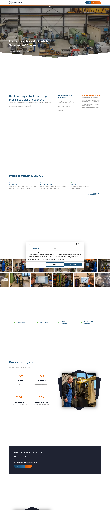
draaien (14, 186)
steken (27, 186)
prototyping (79, 186)
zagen (29, 188)
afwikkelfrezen (12, 188)
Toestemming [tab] (36, 248)
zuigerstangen (56, 188)
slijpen (19, 186)
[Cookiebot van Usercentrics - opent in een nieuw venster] (76, 244)
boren (23, 186)
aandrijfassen (49, 188)
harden (35, 186)
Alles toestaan (73, 264)
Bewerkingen (57, 2)
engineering (73, 186)
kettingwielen (42, 188)
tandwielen (58, 186)
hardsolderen (23, 188)
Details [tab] (55, 248)
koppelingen (48, 186)
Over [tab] (74, 248)
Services (79, 2)
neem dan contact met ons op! (93, 194)
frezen (10, 186)
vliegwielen (64, 186)
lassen (31, 186)
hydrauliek (42, 186)
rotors (53, 186)
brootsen (18, 188)
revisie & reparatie (86, 186)
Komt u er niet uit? (96, 193)
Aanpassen (54, 264)
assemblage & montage (75, 188)
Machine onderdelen (69, 2)
